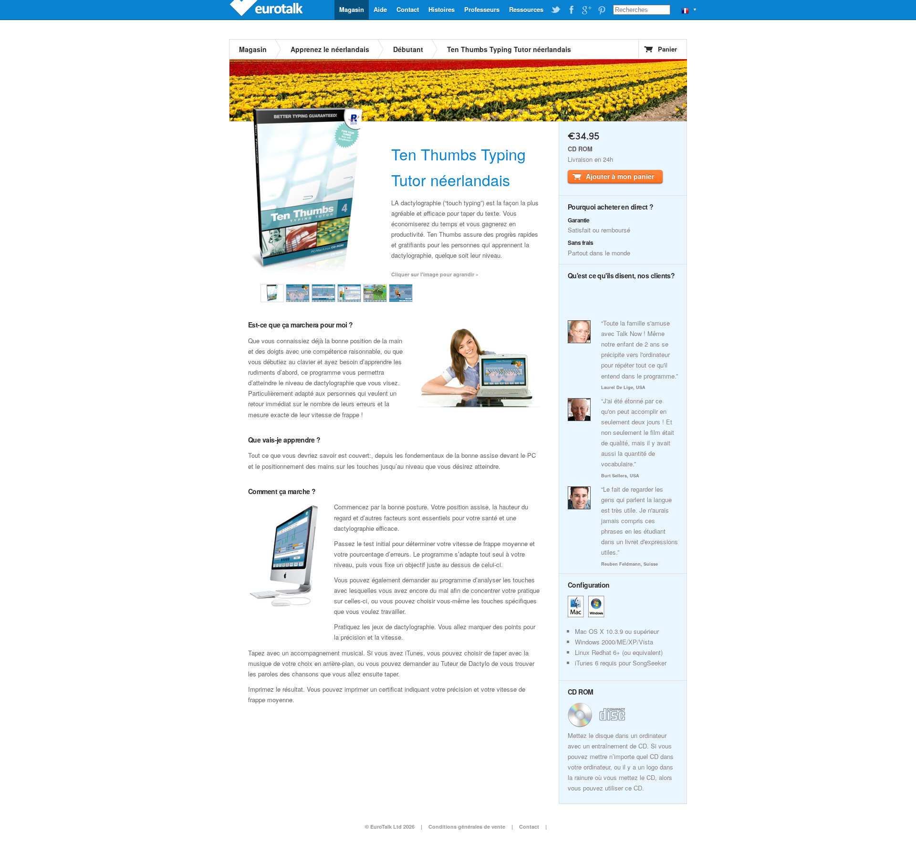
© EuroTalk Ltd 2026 (390, 826)
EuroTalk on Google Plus (586, 10)
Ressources (526, 9)
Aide (380, 9)
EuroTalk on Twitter (555, 10)
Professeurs (482, 9)
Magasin (351, 9)
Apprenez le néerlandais (330, 49)
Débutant (408, 49)
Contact (407, 9)
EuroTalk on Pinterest (601, 10)
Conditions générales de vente (466, 826)
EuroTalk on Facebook (571, 10)
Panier (667, 48)
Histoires (441, 9)
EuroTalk (267, 9)
